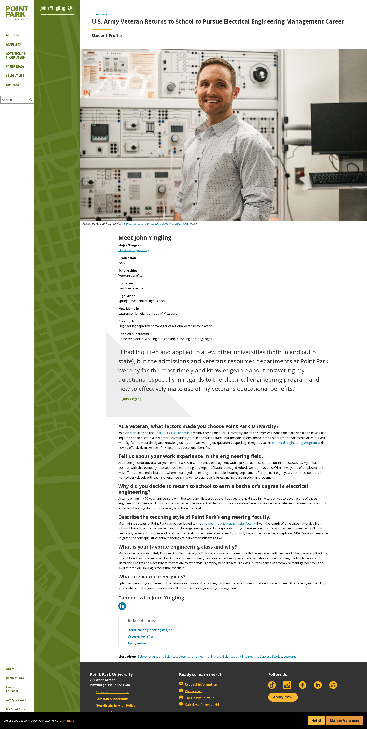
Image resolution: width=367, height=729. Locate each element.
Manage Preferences (344, 720)
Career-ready (15, 66)
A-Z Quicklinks (16, 700)
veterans (290, 656)
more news (99, 14)
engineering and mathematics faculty (228, 523)
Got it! (316, 720)
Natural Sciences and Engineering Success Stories (246, 656)
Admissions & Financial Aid (16, 55)
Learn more (66, 720)
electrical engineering (194, 656)
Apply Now (282, 697)
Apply (10, 668)
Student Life (15, 75)
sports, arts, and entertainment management (155, 223)
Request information (201, 684)
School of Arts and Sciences (157, 656)
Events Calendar (12, 689)
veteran (130, 433)
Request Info (15, 678)
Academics (13, 44)
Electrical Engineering (133, 250)
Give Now (12, 85)
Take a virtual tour (199, 698)
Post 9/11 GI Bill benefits (172, 433)
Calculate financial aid (202, 704)
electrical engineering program (294, 442)
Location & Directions (112, 699)
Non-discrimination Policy (115, 705)
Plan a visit (193, 691)
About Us (12, 35)
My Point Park (15, 709)
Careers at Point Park (112, 692)
